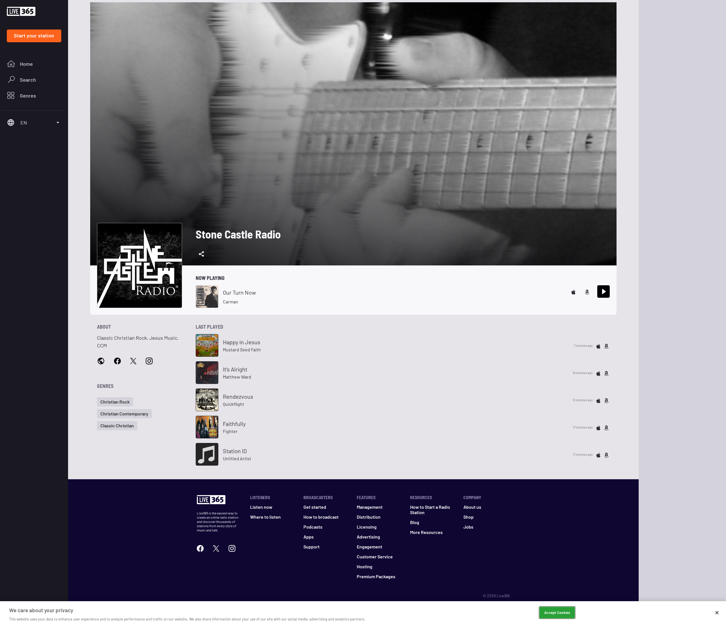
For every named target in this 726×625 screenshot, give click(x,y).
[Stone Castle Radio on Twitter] (133, 360)
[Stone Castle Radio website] (100, 360)
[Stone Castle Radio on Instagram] (149, 360)
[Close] (717, 612)
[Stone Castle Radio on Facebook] (117, 360)
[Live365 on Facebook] (200, 547)
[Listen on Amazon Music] (587, 291)
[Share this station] (201, 254)
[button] (115, 401)
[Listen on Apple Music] (573, 291)
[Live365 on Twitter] (216, 547)
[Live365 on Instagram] (232, 547)
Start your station (34, 35)
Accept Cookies (557, 612)
